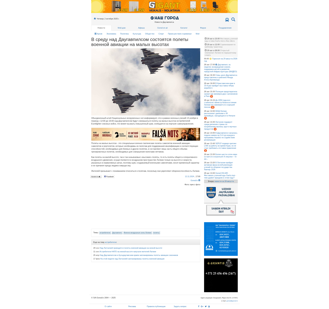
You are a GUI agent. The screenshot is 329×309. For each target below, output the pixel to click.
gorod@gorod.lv (232, 301)
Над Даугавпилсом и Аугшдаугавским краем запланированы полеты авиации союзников (139, 255)
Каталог (183, 28)
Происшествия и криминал (180, 34)
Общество (149, 34)
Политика (124, 34)
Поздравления (225, 28)
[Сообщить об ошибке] (199, 180)
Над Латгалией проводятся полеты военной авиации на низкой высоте (131, 248)
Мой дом (121, 28)
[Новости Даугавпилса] (164, 18)
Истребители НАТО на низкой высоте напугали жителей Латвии (127, 251)
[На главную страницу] (95, 19)
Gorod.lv (194, 180)
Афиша (141, 28)
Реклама (132, 306)
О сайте (108, 306)
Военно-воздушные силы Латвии (137, 233)
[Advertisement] (145, 206)
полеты (156, 233)
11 (213, 107)
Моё (197, 34)
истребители (105, 233)
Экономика (111, 34)
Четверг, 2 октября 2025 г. (108, 19)
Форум (203, 28)
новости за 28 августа (224, 181)
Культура (137, 34)
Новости (101, 28)
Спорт (161, 34)
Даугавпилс (117, 233)
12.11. (189, 176)
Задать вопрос (180, 306)
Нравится (95, 176)
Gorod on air (162, 28)
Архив (99, 34)
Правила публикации (156, 306)
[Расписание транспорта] (227, 20)
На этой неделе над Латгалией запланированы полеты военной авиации (132, 259)
